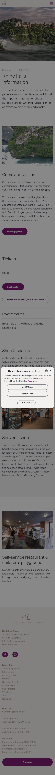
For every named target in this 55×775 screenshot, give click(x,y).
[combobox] (46, 370)
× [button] (50, 371)
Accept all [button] (27, 387)
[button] (27, 401)
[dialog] (27, 387)
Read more (32, 381)
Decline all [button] (27, 394)
